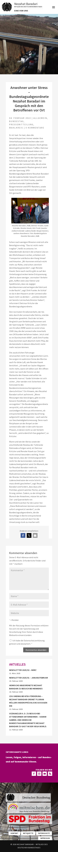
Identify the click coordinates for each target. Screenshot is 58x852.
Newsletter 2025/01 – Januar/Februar (28, 677)
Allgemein (40, 118)
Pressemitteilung (21, 124)
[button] (23, 535)
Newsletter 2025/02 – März (22, 670)
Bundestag (16, 121)
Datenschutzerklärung (34, 640)
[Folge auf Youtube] (44, 774)
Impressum (45, 838)
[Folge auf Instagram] (39, 774)
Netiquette (28, 833)
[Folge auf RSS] (50, 774)
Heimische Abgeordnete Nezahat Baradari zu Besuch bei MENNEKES (26, 687)
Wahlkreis (16, 127)
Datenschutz (44, 833)
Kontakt (14, 833)
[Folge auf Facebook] (34, 774)
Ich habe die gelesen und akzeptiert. (27, 642)
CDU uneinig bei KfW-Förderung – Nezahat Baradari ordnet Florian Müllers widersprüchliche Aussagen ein (28, 701)
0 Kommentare (35, 127)
